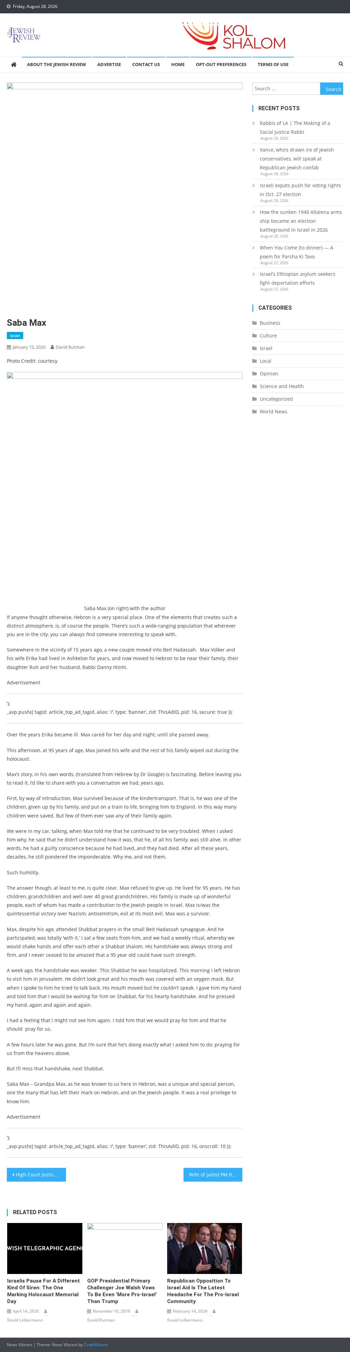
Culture (268, 335)
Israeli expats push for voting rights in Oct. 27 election (300, 189)
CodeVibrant (95, 1345)
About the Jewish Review (56, 64)
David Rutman (70, 347)
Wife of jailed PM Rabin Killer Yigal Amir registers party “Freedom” (215, 1174)
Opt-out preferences (221, 64)
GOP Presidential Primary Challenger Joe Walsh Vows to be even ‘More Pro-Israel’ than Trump (122, 1291)
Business (270, 323)
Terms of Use (273, 64)
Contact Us (146, 64)
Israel (15, 335)
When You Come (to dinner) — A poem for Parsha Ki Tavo (296, 252)
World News (273, 411)
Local (265, 361)
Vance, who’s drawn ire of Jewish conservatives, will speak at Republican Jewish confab (297, 158)
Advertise (109, 64)
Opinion (269, 373)
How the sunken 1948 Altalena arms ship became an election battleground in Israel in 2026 (301, 221)
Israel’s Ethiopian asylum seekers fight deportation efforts (297, 278)
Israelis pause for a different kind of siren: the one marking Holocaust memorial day (43, 1291)
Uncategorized (276, 399)
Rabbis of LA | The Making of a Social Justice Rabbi (295, 127)
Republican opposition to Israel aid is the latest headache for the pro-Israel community (203, 1291)
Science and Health (282, 386)
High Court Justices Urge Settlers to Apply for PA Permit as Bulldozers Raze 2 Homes (41, 1174)
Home (178, 64)
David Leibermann (25, 1320)
